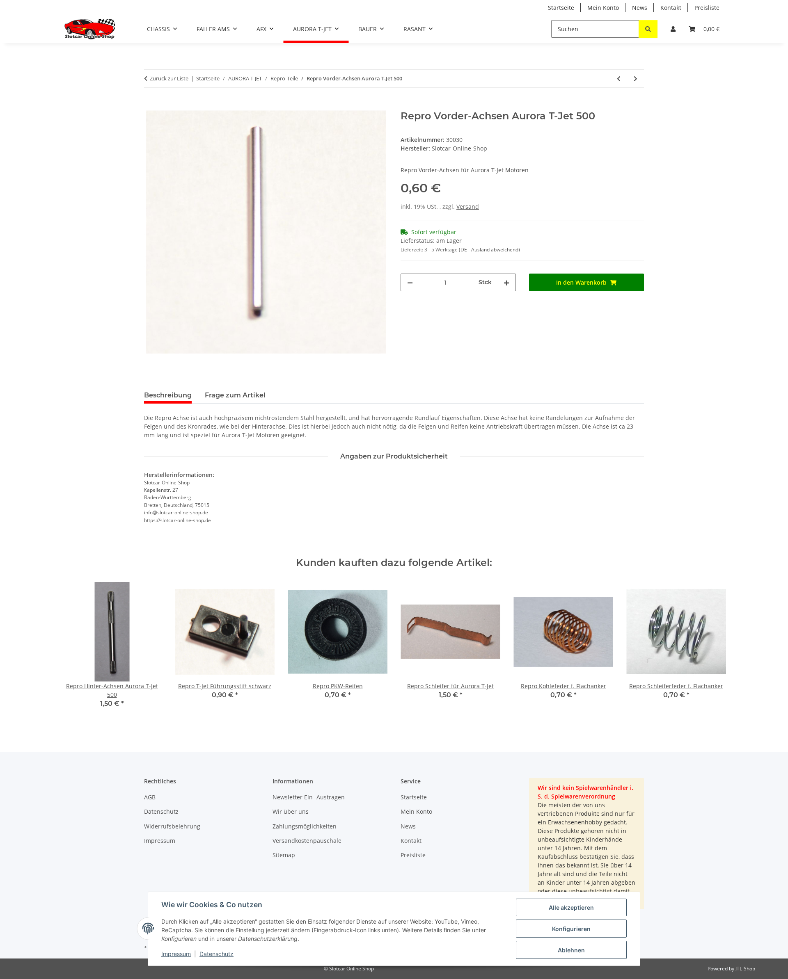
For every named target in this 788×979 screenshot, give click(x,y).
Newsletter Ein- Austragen (309, 797)
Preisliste (706, 7)
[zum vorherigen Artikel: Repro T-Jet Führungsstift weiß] (618, 78)
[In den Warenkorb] (150, 105)
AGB (150, 797)
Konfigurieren (571, 928)
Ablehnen (571, 950)
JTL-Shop (745, 968)
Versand (467, 206)
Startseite (561, 7)
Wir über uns (291, 811)
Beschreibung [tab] (168, 395)
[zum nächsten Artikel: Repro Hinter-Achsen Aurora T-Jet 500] (635, 78)
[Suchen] (648, 29)
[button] (673, 29)
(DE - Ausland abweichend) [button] (489, 249)
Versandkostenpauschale (307, 840)
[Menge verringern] (410, 282)
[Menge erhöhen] (506, 282)
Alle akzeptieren (571, 907)
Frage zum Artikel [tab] (235, 395)
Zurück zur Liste (169, 78)
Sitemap (284, 855)
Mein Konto (603, 7)
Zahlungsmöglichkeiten (305, 826)
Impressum (176, 953)
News (639, 7)
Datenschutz (216, 953)
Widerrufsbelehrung (172, 826)
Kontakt (670, 7)
